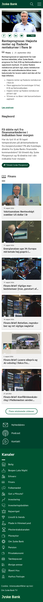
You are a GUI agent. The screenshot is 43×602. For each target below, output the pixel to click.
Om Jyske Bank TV (9, 590)
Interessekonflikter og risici (21, 586)
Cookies (4, 586)
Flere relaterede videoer (21, 411)
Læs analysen (7, 107)
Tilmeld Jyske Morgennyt (16, 165)
